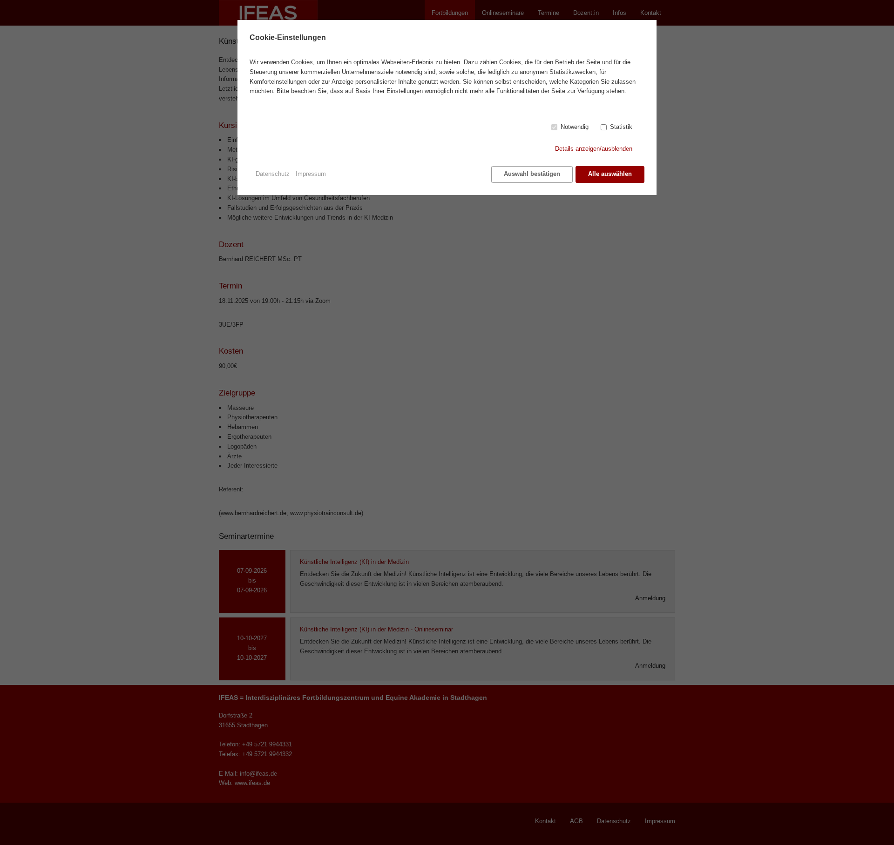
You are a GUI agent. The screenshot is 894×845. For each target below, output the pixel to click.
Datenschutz (273, 173)
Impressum (311, 173)
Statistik (621, 126)
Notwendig (575, 126)
